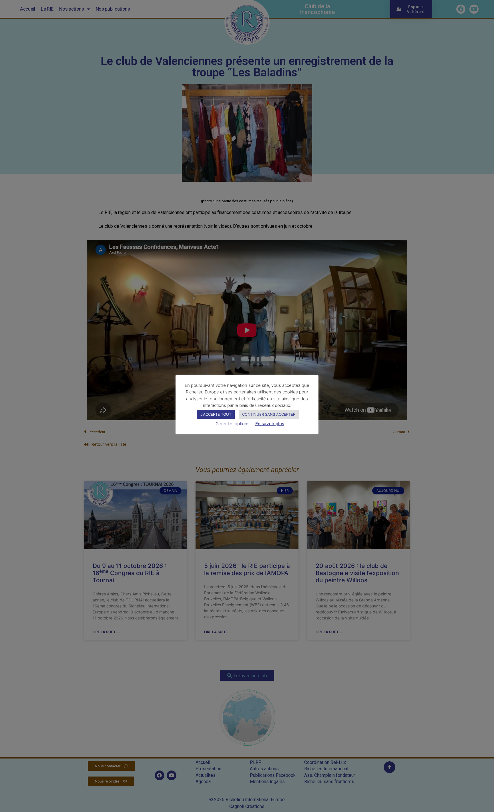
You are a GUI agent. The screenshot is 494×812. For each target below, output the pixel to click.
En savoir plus (269, 423)
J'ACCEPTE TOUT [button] (215, 414)
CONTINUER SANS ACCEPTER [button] (268, 414)
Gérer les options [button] (233, 423)
